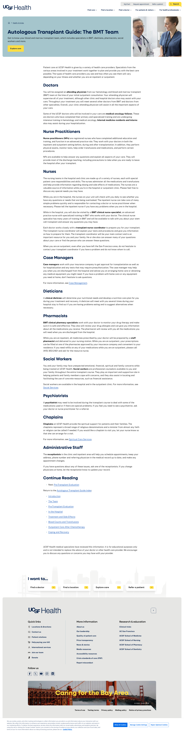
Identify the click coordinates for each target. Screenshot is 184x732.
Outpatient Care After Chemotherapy (66, 527)
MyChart (127, 4)
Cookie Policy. (67, 729)
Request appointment (141, 4)
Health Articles (18, 23)
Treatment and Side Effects (61, 516)
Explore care (15, 48)
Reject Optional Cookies (159, 725)
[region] (92, 725)
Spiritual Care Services (80, 439)
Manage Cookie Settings (138, 725)
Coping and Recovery (58, 532)
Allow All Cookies (120, 725)
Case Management (78, 283)
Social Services (50, 387)
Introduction (54, 496)
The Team (53, 501)
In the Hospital (55, 511)
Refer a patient (157, 4)
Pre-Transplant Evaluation (66, 484)
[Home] (18, 7)
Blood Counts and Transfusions (63, 522)
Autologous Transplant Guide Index (74, 490)
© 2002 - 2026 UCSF (141, 703)
